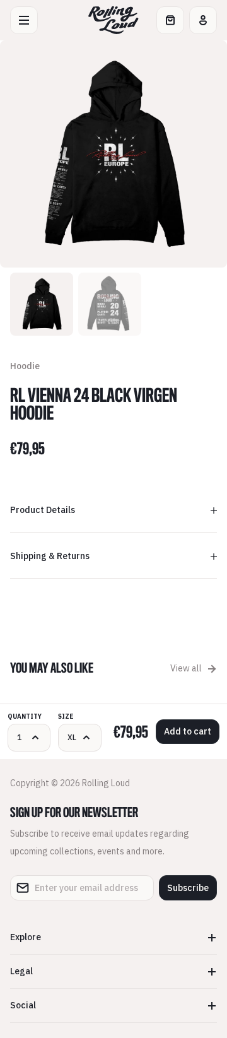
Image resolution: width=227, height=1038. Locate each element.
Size (66, 716)
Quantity (25, 716)
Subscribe (188, 888)
